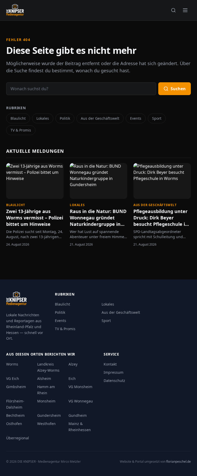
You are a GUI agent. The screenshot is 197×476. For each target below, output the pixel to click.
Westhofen (46, 423)
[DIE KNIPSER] (15, 10)
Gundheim (77, 415)
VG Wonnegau (80, 401)
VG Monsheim (80, 386)
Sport (156, 118)
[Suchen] (173, 10)
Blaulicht (18, 118)
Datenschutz (114, 380)
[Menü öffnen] (185, 10)
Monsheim (46, 401)
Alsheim (44, 378)
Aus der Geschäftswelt (100, 118)
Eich (72, 378)
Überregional (17, 438)
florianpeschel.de (178, 461)
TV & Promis (21, 130)
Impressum (113, 372)
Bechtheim (15, 415)
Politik (65, 118)
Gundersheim (49, 415)
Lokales (42, 118)
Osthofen (14, 423)
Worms (12, 364)
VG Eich (12, 378)
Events (135, 118)
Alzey (72, 364)
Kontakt (110, 364)
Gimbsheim (16, 386)
